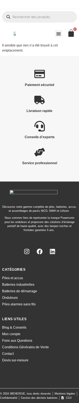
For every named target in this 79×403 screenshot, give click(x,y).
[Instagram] (27, 251)
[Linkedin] (52, 251)
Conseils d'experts (40, 137)
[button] (58, 33)
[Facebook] (40, 251)
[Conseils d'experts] (39, 126)
